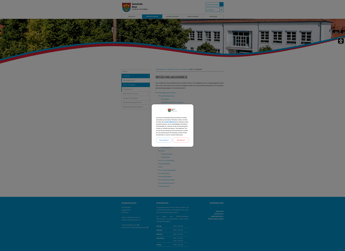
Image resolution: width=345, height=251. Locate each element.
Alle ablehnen (181, 140)
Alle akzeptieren (164, 140)
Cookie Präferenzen (170, 122)
